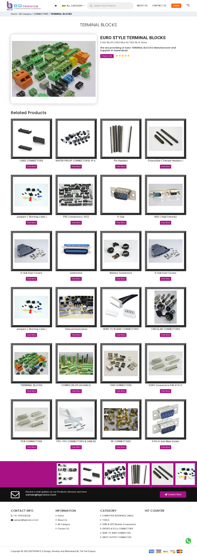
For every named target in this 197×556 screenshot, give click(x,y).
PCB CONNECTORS (31, 441)
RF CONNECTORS (121, 441)
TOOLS (105, 520)
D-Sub (120, 216)
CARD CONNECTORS (31, 160)
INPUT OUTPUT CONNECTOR (116, 537)
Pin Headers (121, 160)
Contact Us (159, 5)
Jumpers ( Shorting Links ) (31, 216)
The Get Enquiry (88, 551)
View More (31, 167)
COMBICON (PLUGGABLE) (76, 385)
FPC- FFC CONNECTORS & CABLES (76, 441)
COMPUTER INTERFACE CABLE (118, 515)
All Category (25, 14)
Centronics (76, 272)
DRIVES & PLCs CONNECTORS (117, 528)
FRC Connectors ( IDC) (76, 216)
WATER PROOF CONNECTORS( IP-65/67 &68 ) (82, 160)
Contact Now (174, 494)
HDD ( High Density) (165, 216)
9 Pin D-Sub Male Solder (165, 441)
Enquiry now (107, 56)
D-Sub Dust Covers (31, 272)
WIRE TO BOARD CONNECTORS (121, 329)
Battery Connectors (121, 272)
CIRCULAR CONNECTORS (165, 329)
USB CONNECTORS (121, 385)
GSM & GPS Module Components (119, 524)
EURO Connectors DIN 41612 (165, 385)
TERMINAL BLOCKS (31, 385)
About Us (62, 520)
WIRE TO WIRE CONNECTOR (116, 533)
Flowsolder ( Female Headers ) (165, 160)
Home (14, 14)
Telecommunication (76, 329)
